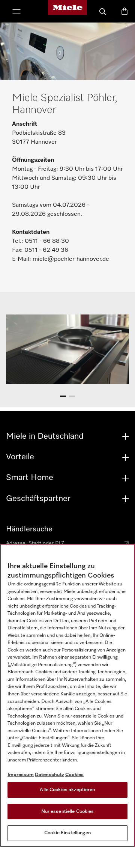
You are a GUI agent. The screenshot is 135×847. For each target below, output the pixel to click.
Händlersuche (29, 529)
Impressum (21, 774)
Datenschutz (49, 774)
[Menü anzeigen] (16, 12)
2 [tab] (72, 397)
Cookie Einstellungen (67, 832)
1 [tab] (63, 397)
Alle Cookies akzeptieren (67, 789)
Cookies (74, 774)
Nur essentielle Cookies (67, 811)
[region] (67, 695)
